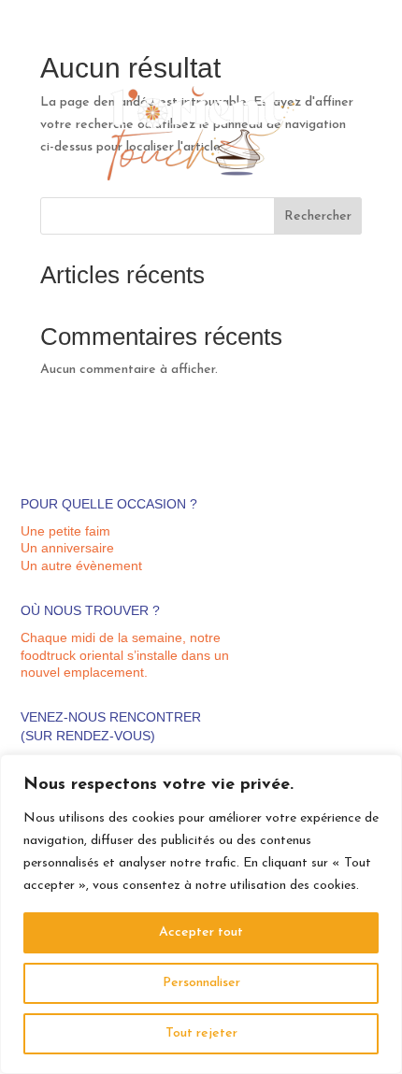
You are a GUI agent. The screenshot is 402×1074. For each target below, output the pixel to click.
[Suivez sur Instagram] (339, 62)
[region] (201, 914)
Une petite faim (65, 530)
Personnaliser (201, 983)
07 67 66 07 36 (342, 37)
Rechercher (318, 216)
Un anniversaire (67, 547)
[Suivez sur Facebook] (367, 62)
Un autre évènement (81, 565)
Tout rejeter (201, 1033)
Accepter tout (201, 932)
